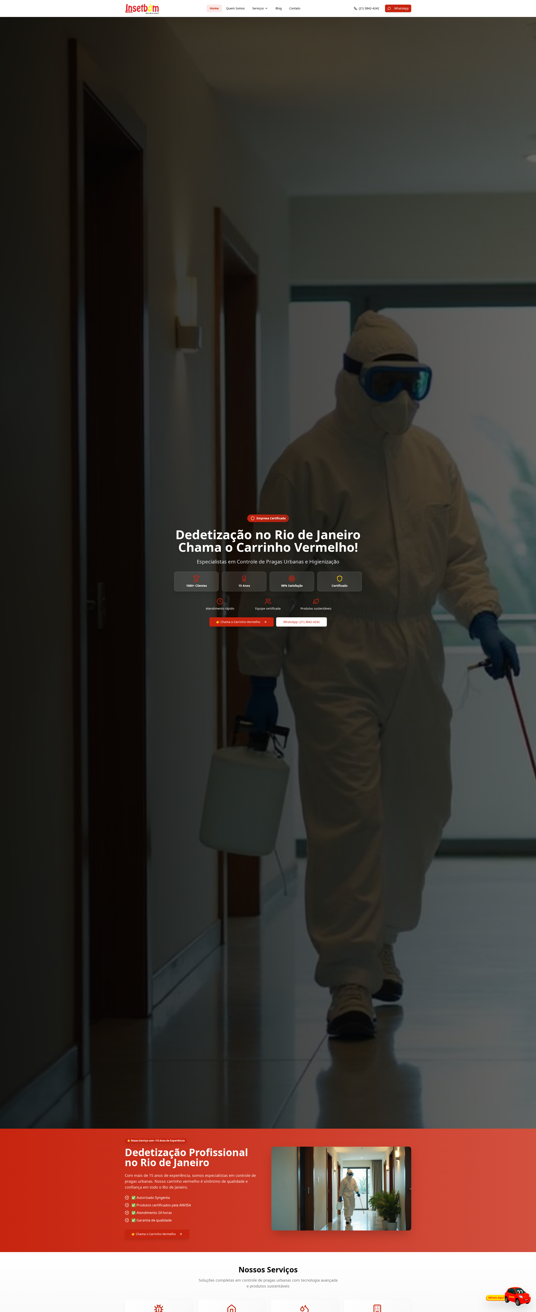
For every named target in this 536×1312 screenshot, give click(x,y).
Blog (279, 8)
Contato (294, 8)
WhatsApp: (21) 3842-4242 (301, 622)
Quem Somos (235, 8)
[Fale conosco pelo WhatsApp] (507, 1296)
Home (214, 8)
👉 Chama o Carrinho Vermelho (238, 622)
